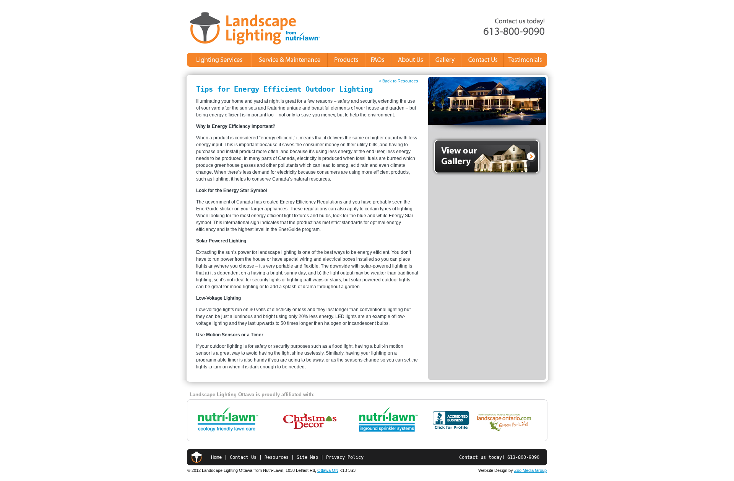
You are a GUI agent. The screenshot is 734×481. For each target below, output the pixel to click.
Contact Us (243, 457)
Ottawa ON (327, 470)
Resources (277, 457)
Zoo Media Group (530, 470)
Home (216, 457)
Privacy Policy (345, 457)
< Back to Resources (398, 81)
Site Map (309, 457)
